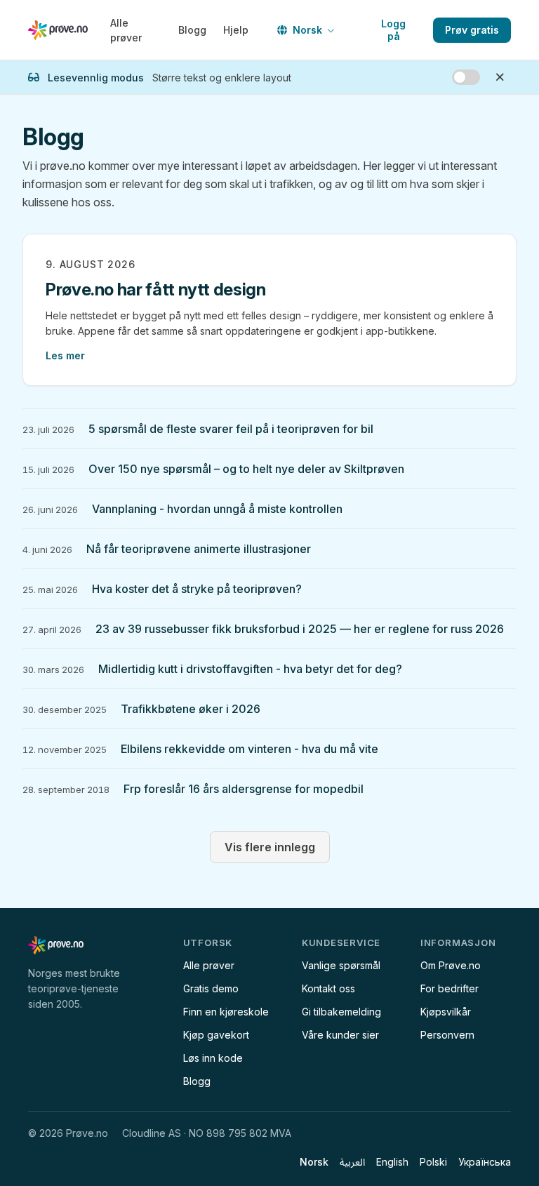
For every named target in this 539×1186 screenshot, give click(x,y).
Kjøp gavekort (216, 1035)
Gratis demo (211, 988)
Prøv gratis (472, 30)
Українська (484, 1162)
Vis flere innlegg (270, 847)
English (392, 1162)
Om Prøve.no (450, 965)
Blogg (192, 30)
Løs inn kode (213, 1058)
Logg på (393, 30)
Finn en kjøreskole (226, 1012)
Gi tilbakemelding (341, 1012)
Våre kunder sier (340, 1035)
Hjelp (235, 30)
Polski (433, 1162)
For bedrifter (449, 988)
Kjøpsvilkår (445, 1012)
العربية (352, 1162)
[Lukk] (499, 77)
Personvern (447, 1035)
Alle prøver (126, 30)
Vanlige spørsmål (341, 965)
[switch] (466, 77)
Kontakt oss (328, 988)
